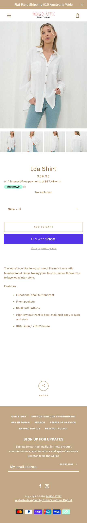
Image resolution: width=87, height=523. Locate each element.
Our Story (19, 416)
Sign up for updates (43, 439)
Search (39, 422)
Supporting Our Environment (53, 416)
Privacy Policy (56, 428)
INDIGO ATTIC (54, 496)
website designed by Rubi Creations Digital (43, 500)
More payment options (43, 248)
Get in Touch (20, 422)
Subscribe (66, 464)
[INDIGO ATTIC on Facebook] (40, 486)
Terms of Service (63, 422)
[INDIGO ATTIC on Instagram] (47, 486)
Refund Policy (29, 428)
